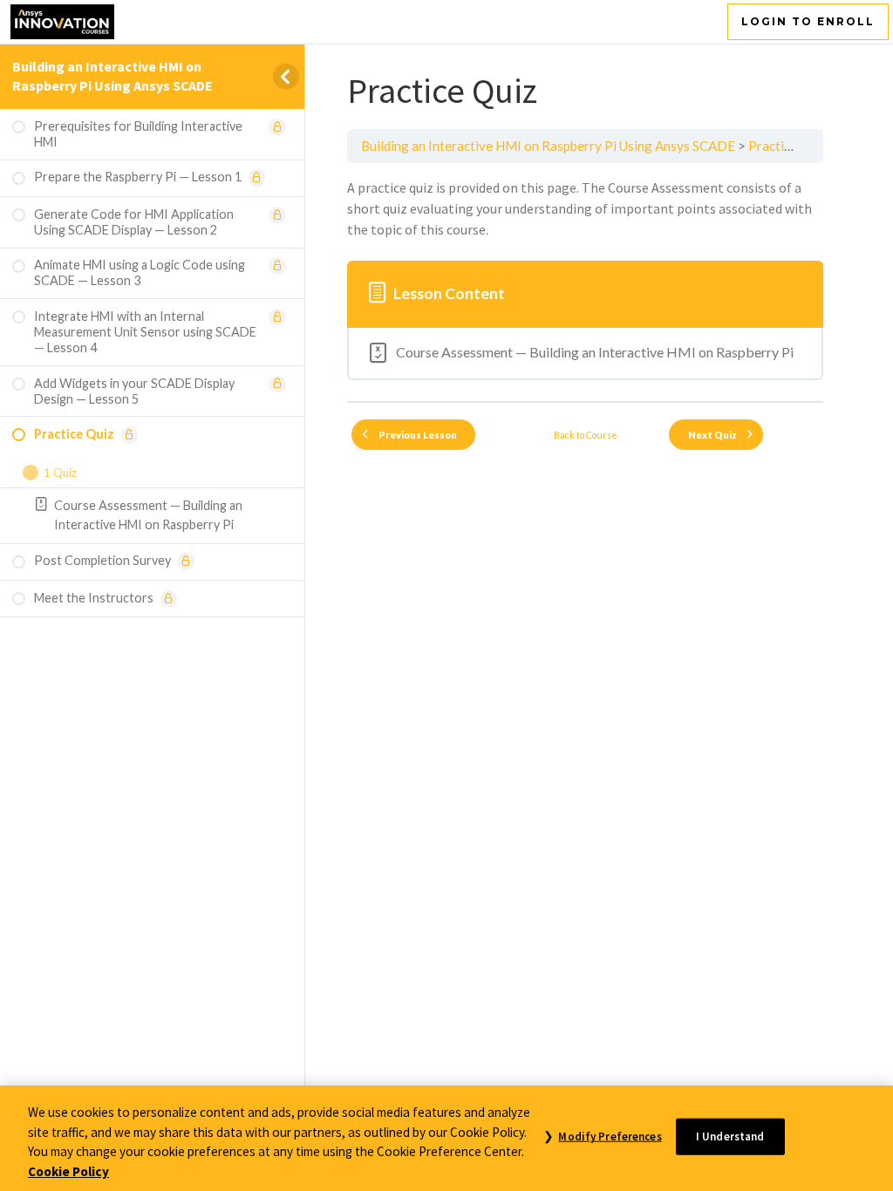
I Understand (730, 1136)
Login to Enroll (808, 21)
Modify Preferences (609, 1136)
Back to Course (585, 434)
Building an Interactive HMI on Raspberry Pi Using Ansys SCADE (112, 75)
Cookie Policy (68, 1171)
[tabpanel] (585, 208)
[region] (446, 1138)
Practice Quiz (787, 145)
